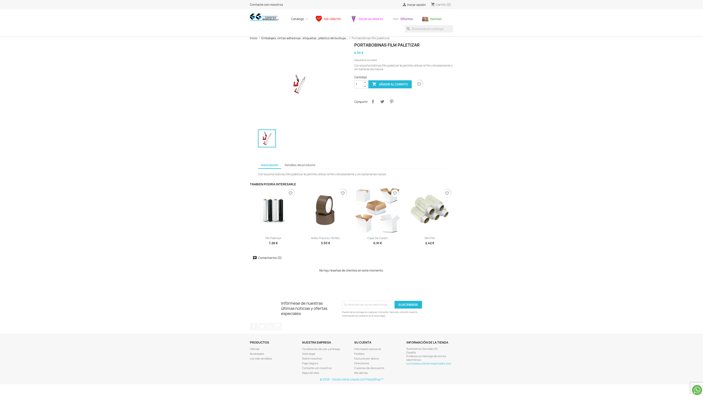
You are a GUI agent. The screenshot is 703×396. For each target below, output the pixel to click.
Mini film (430, 238)
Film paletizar (273, 238)
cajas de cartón (377, 238)
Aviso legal (308, 353)
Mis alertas (361, 373)
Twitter (262, 326)
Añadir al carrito (390, 84)
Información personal (367, 349)
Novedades (257, 353)
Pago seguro (310, 363)
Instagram (278, 326)
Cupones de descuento (369, 368)
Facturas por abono (366, 358)
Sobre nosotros (312, 358)
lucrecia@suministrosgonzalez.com (428, 363)
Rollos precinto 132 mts (325, 238)
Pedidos (359, 353)
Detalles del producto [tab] (300, 165)
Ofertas (255, 349)
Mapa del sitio (310, 373)
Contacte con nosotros (266, 5)
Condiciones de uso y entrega (321, 349)
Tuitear (382, 101)
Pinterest (391, 101)
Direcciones (361, 363)
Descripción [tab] (269, 165)
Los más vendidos (261, 358)
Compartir (373, 101)
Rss (270, 326)
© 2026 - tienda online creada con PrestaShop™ (351, 379)
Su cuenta (362, 342)
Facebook (254, 326)
